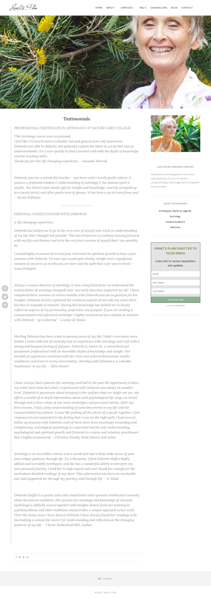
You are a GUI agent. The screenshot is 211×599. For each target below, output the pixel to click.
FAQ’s (143, 7)
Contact (187, 7)
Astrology (175, 216)
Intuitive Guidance (175, 221)
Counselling (158, 7)
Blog (174, 7)
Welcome (175, 227)
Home (99, 7)
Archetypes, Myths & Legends (175, 211)
